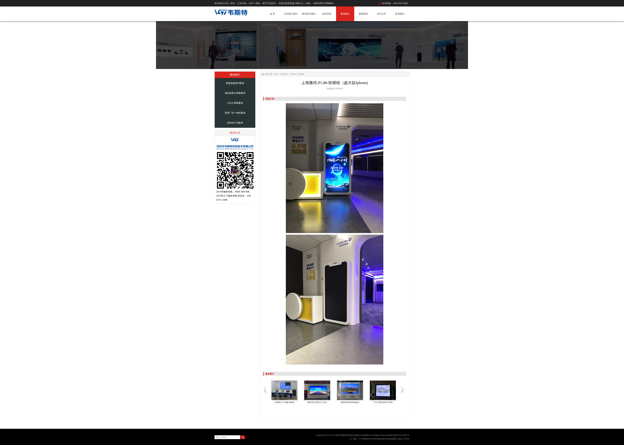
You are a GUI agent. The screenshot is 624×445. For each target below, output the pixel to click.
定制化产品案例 (235, 122)
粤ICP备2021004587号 (399, 435)
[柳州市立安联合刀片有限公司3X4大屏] (317, 390)
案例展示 (284, 74)
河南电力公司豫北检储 (284, 402)
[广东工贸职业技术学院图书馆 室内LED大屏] (382, 390)
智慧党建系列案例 (235, 83)
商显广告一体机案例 (235, 112)
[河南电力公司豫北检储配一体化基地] (284, 390)
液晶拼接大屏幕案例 (235, 93)
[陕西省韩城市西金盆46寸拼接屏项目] (350, 390)
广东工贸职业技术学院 (383, 402)
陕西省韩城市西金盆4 (350, 402)
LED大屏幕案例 (235, 103)
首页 (276, 74)
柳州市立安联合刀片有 (317, 402)
